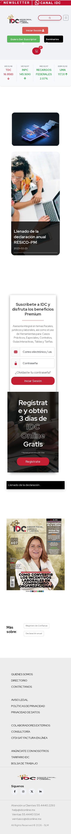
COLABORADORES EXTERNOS (30, 725)
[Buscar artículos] (50, 17)
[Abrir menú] (65, 18)
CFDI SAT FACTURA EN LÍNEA (29, 738)
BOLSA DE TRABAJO (24, 763)
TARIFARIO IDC (20, 757)
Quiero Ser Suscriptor (23, 39)
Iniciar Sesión (34, 30)
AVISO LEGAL (19, 700)
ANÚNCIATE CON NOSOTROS (30, 751)
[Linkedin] (40, 791)
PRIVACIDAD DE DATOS (25, 712)
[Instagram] (23, 791)
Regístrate (33, 461)
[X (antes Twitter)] (31, 791)
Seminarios (52, 39)
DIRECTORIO (19, 680)
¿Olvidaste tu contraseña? (33, 372)
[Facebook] (14, 791)
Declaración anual (34, 633)
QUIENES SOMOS (22, 674)
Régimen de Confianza (36, 625)
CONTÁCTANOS (21, 687)
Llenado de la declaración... (24, 485)
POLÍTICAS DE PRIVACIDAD (28, 706)
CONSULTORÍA (20, 731)
